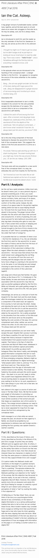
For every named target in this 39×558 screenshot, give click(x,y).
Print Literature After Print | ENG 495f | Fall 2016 (17, 6)
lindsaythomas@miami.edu (10, 545)
